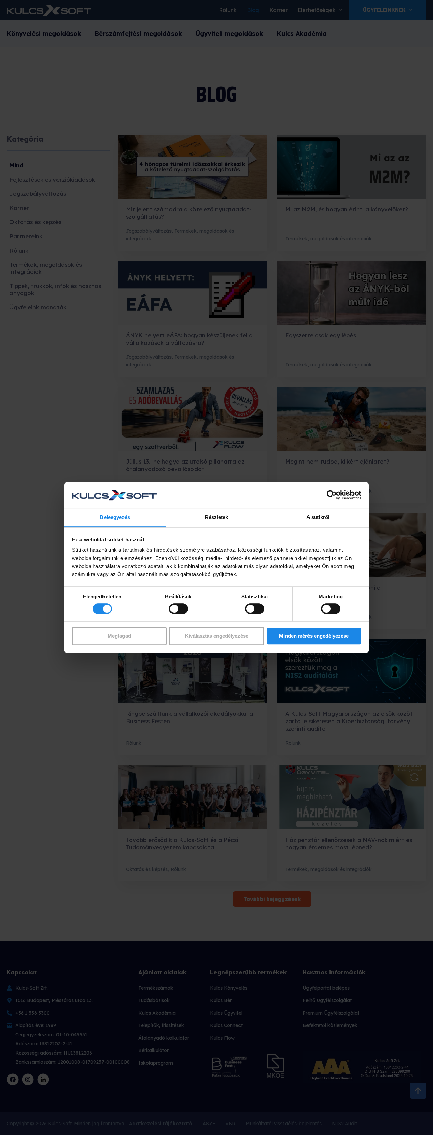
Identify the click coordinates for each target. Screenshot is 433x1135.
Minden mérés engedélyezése (314, 636)
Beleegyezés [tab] (115, 517)
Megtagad (119, 636)
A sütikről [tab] (317, 517)
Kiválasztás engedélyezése (216, 636)
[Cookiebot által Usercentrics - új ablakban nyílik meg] (331, 495)
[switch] (178, 608)
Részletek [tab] (216, 517)
